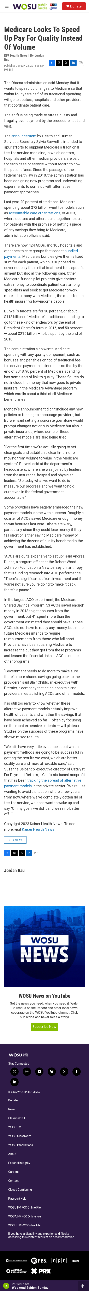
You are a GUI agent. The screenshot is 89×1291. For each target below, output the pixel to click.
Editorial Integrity (19, 1162)
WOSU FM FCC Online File (24, 1207)
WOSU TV (14, 1127)
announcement (23, 136)
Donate (76, 6)
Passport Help (17, 1198)
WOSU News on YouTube (44, 996)
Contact (13, 1180)
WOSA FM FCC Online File (24, 1216)
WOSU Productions (20, 1145)
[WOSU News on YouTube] (44, 946)
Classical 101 (16, 1118)
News (12, 1109)
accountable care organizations (34, 213)
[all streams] (83, 1286)
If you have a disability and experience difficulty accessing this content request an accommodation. (41, 1235)
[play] (6, 1286)
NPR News (15, 839)
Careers (13, 1171)
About (12, 1154)
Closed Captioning (20, 1189)
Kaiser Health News (38, 829)
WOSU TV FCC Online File (24, 1225)
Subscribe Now (44, 1026)
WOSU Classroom (19, 1136)
